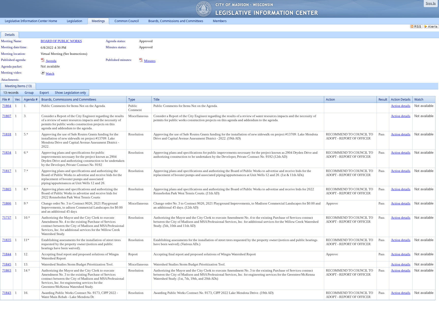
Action (330, 99)
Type (131, 99)
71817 (6, 171)
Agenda (51, 61)
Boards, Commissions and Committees (68, 99)
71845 (6, 264)
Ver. (17, 99)
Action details (400, 106)
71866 (6, 203)
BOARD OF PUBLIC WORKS (61, 41)
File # (6, 99)
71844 (6, 254)
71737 (6, 217)
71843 (6, 293)
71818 (6, 134)
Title (156, 99)
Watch (50, 73)
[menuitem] (11, 93)
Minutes (149, 61)
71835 (6, 240)
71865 (6, 189)
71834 (6, 152)
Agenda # (31, 99)
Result (383, 99)
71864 (6, 106)
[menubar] (44, 92)
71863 (6, 270)
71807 (6, 116)
